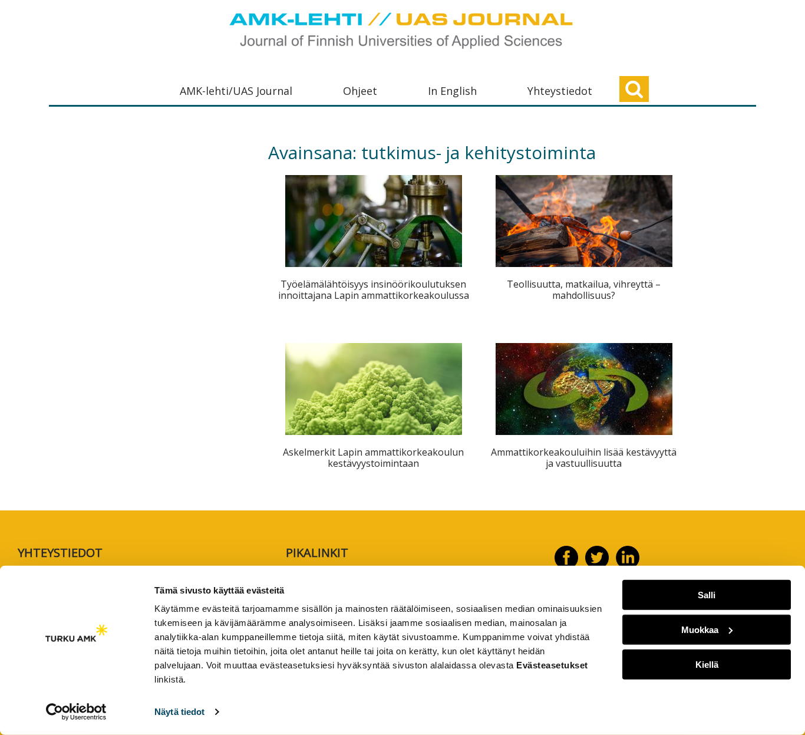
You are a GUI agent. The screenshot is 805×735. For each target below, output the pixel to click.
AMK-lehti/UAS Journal (236, 91)
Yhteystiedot (559, 91)
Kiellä (706, 664)
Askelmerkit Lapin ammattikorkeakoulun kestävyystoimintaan (373, 458)
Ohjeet (360, 91)
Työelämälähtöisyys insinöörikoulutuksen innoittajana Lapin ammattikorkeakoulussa (373, 290)
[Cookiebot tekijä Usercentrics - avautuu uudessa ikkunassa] (76, 712)
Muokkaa (699, 630)
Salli (706, 595)
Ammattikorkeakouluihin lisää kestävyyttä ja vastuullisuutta (584, 458)
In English (452, 91)
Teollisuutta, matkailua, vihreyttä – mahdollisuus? (584, 290)
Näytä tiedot (179, 712)
